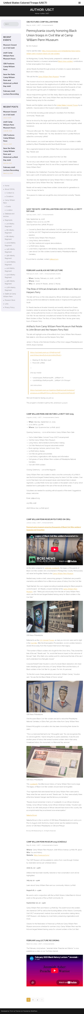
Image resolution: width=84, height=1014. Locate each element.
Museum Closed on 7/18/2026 (10, 46)
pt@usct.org (54, 259)
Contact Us (10, 193)
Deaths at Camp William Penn (9, 295)
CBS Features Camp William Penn (42, 22)
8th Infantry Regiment (9, 238)
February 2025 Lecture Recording (42, 940)
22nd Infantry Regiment (10, 244)
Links (6, 304)
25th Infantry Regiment (10, 257)
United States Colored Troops (67, 105)
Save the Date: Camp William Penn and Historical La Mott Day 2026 (10, 80)
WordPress (34, 1011)
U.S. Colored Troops (46, 640)
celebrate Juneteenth (52, 568)
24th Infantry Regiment (10, 250)
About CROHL (10, 189)
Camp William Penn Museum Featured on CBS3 (48, 519)
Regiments (8, 220)
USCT (39, 25)
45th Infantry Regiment (10, 282)
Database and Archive (8, 215)
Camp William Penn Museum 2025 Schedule (46, 842)
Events (58, 274)
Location (9, 210)
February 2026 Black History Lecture (44, 270)
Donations (9, 196)
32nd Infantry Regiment (10, 263)
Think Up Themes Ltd (16, 1011)
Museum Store (10, 300)
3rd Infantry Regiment (9, 225)
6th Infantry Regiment (9, 231)
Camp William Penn (9, 201)
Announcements (47, 25)
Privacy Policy (10, 307)
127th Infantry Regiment (10, 289)
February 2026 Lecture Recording (11, 92)
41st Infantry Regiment (10, 269)
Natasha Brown (31, 815)
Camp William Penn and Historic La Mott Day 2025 (50, 414)
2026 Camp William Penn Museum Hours (9, 56)
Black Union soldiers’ (65, 61)
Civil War (34, 643)
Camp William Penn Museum (48, 76)
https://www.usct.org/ (41, 855)
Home (37, 13)
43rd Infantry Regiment (10, 276)
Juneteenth (34, 784)
